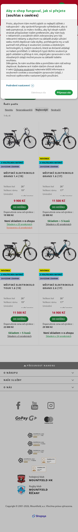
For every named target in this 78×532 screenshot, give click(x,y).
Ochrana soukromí (24, 69)
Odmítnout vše (38, 92)
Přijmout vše (64, 92)
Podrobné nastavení (18, 85)
